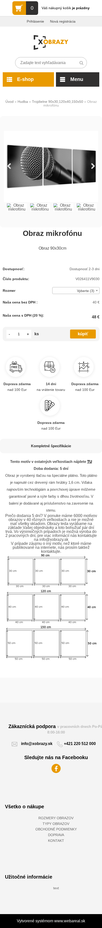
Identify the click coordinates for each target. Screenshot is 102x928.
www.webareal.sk (69, 921)
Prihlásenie (35, 21)
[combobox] (76, 290)
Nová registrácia (63, 21)
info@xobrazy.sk (36, 744)
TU (89, 461)
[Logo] (51, 42)
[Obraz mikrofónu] (51, 166)
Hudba (23, 102)
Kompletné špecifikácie (51, 446)
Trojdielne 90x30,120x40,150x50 (57, 102)
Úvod (9, 102)
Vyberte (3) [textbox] (85, 291)
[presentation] (9, 166)
